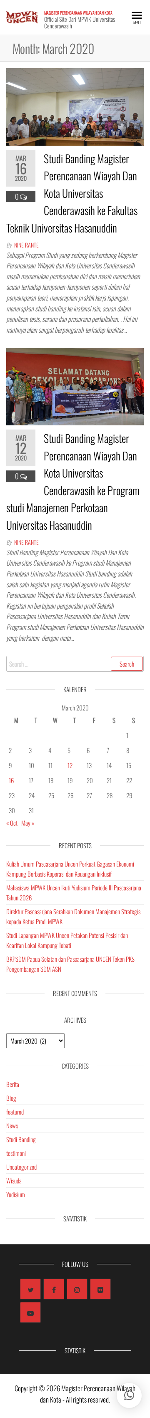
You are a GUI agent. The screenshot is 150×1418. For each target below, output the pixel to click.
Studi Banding (21, 1139)
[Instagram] (77, 1289)
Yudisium (15, 1194)
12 (70, 765)
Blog (11, 1097)
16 (11, 780)
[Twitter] (30, 1289)
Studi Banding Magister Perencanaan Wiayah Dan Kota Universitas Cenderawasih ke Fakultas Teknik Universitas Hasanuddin (72, 193)
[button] (129, 1395)
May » (28, 822)
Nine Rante (26, 244)
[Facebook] (53, 1289)
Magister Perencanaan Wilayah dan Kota (78, 13)
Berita (12, 1084)
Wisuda (14, 1180)
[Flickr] (100, 1289)
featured (15, 1111)
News (12, 1125)
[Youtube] (30, 1312)
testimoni (16, 1153)
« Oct (12, 822)
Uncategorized (21, 1166)
